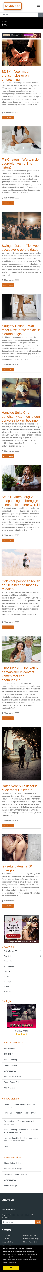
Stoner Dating (9, 961)
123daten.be (12, 6)
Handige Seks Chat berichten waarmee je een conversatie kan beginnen (21, 1139)
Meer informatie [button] (12, 1262)
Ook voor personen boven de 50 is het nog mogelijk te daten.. (21, 585)
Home (4, 22)
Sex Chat (7, 992)
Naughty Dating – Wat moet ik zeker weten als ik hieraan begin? (21, 1131)
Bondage (7, 981)
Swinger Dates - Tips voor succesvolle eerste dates (19, 1122)
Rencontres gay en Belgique (15, 1174)
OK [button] (11, 1268)
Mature (6, 987)
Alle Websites (9, 1088)
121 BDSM (8, 1054)
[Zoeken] (40, 15)
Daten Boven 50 (10, 951)
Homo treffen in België (13, 1077)
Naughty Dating (10, 1060)
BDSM (6, 976)
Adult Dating (8, 966)
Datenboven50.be (11, 1071)
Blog (6, 1146)
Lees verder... (8, 118)
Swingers (7, 971)
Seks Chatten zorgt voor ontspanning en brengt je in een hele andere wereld (21, 501)
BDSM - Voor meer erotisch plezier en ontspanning (19, 1106)
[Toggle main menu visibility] (38, 6)
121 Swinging (9, 1048)
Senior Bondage (10, 1065)
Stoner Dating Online (12, 1082)
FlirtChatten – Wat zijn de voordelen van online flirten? (20, 1114)
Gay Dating (8, 956)
